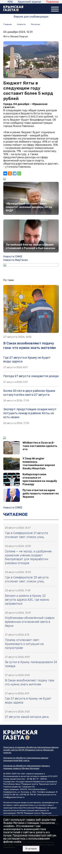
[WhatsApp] (19, 173)
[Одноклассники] (10, 173)
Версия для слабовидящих (31, 16)
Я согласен (31, 848)
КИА (10, 1)
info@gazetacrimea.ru (13, 797)
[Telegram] (15, 173)
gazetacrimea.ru (28, 805)
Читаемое (15, 514)
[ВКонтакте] (5, 173)
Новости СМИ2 (12, 256)
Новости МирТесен (15, 260)
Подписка (52, 1)
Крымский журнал (29, 1)
